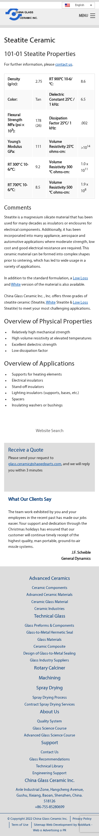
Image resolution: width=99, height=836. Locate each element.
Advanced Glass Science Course (49, 735)
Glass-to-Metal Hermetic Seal (49, 633)
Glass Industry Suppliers (49, 660)
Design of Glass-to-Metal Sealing (49, 654)
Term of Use (20, 825)
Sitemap (39, 825)
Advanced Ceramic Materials (49, 595)
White (16, 285)
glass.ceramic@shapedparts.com (34, 464)
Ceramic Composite (49, 647)
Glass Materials (49, 640)
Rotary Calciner (49, 668)
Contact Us (50, 752)
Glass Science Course (50, 729)
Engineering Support (49, 773)
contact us (63, 65)
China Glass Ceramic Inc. (50, 780)
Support (49, 743)
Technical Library (49, 766)
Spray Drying (49, 688)
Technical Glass (49, 616)
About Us (49, 712)
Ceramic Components (49, 588)
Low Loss (80, 278)
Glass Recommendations (49, 759)
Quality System (49, 721)
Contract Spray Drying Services (49, 705)
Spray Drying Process (49, 698)
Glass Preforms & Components (49, 626)
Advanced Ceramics (49, 578)
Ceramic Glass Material (49, 602)
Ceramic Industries (49, 609)
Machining (50, 678)
